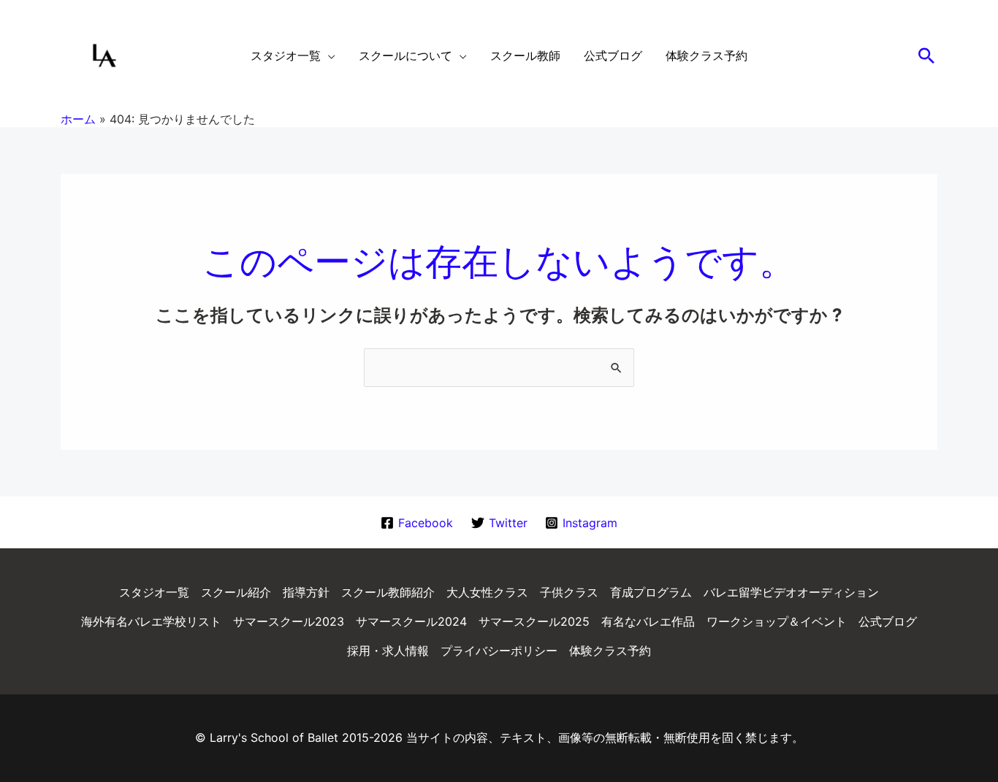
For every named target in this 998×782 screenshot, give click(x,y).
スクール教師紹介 (388, 592)
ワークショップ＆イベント (776, 621)
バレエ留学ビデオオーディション (791, 592)
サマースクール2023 (288, 621)
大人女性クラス (487, 592)
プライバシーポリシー (499, 650)
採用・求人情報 (388, 650)
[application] (328, 55)
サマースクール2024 (411, 621)
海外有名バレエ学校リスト (151, 621)
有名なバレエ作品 (648, 621)
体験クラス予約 (610, 650)
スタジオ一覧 (154, 592)
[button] (926, 55)
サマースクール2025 (534, 621)
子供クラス (569, 592)
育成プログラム (651, 592)
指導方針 (306, 592)
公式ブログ (887, 621)
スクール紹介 (236, 592)
